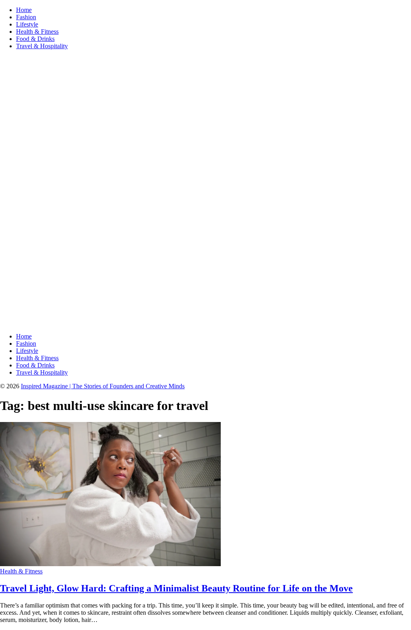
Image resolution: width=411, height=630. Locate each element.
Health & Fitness (37, 31)
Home (24, 9)
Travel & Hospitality (42, 46)
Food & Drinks (35, 38)
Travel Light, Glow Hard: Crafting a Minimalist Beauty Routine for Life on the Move (176, 588)
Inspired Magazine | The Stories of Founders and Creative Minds (103, 386)
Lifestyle (27, 24)
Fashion (26, 17)
